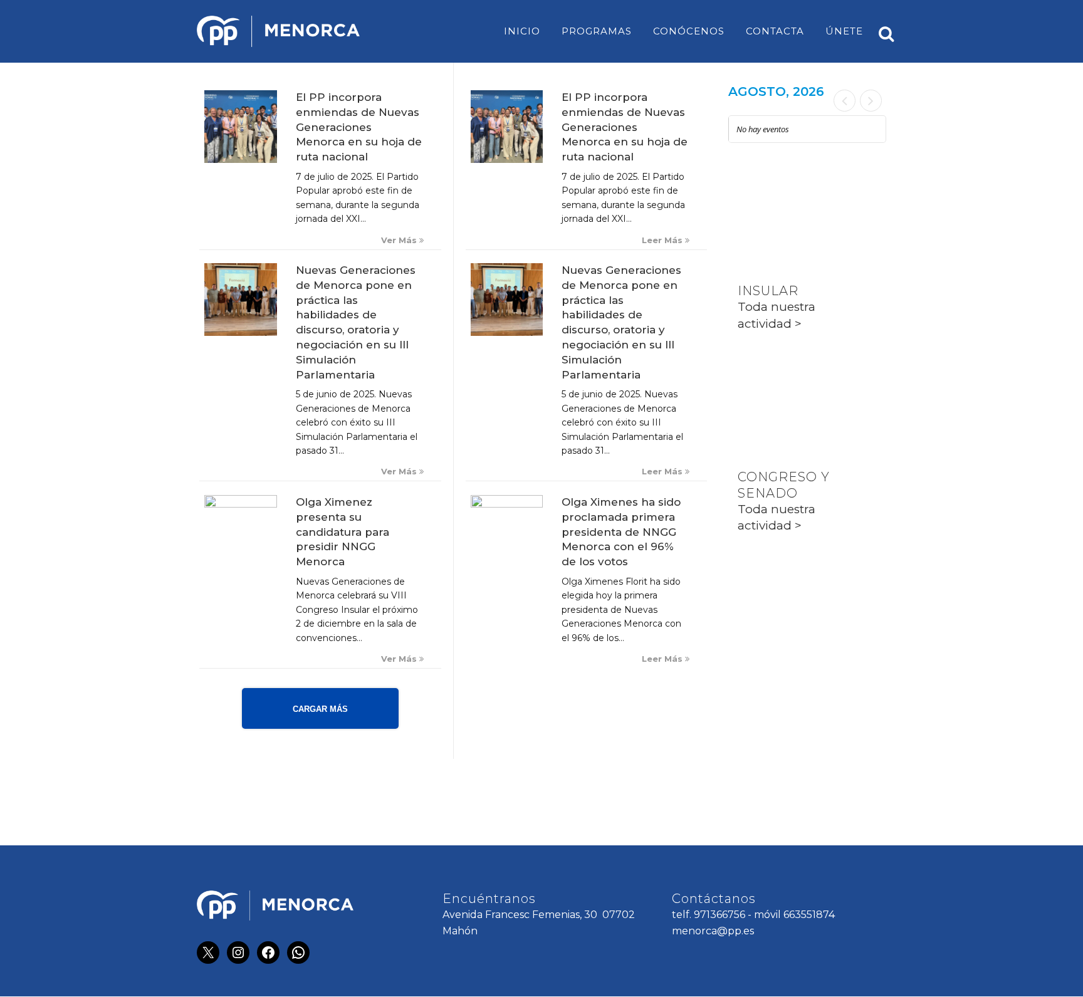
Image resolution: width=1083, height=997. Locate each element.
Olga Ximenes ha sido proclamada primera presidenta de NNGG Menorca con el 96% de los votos (621, 532)
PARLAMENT (781, 384)
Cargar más (320, 709)
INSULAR (768, 290)
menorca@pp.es (713, 931)
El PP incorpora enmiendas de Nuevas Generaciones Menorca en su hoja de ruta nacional (359, 127)
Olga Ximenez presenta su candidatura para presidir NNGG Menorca (342, 532)
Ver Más (400, 240)
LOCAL (761, 198)
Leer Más (663, 240)
